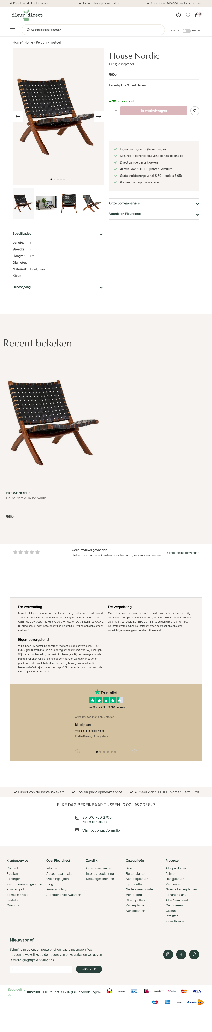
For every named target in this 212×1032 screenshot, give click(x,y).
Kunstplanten (135, 910)
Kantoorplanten (137, 878)
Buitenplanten (136, 873)
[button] (51, 179)
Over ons (13, 905)
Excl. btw (196, 30)
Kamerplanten (136, 905)
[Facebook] (181, 954)
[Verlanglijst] (188, 15)
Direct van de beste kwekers (31, 3)
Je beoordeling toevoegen (182, 553)
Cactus (171, 910)
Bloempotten (135, 900)
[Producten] (178, 15)
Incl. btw (175, 30)
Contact (12, 868)
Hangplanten (175, 878)
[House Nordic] (53, 422)
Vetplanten (174, 884)
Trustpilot (33, 992)
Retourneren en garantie (24, 884)
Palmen (171, 873)
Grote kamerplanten (140, 889)
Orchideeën (174, 905)
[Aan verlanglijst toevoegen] (194, 110)
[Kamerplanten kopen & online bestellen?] (27, 15)
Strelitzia (172, 915)
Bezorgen (14, 878)
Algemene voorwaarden (63, 894)
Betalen (12, 873)
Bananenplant (176, 894)
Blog (49, 884)
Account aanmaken (60, 873)
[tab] (26, 891)
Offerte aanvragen (99, 868)
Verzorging (134, 894)
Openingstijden (57, 878)
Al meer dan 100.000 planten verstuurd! (176, 3)
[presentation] (18, 116)
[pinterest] (194, 954)
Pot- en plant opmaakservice (100, 3)
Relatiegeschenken (100, 878)
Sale (129, 868)
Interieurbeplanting (100, 873)
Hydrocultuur (135, 884)
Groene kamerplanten (181, 889)
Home (17, 42)
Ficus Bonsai (175, 921)
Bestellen (13, 900)
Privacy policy (56, 889)
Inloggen (52, 868)
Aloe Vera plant (177, 900)
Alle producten (176, 868)
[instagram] (168, 954)
